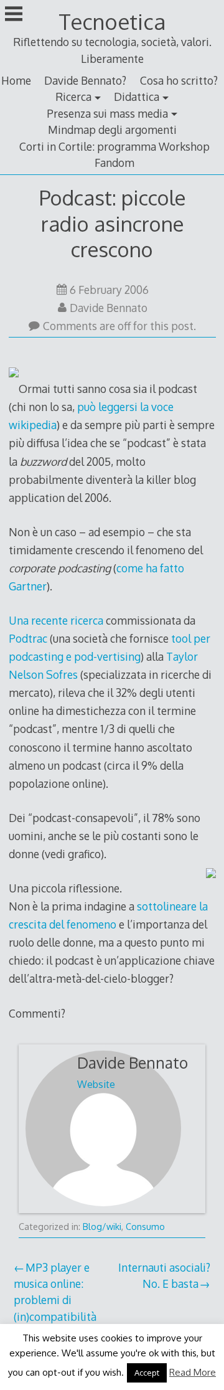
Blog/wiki (102, 1226)
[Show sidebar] (13, 15)
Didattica (136, 96)
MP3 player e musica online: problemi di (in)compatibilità (55, 1291)
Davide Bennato (108, 307)
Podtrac (29, 638)
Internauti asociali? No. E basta (164, 1275)
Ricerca (73, 96)
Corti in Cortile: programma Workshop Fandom (114, 154)
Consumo (145, 1226)
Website (96, 1084)
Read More (192, 1372)
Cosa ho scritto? (179, 80)
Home (16, 80)
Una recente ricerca (56, 620)
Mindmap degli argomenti (112, 129)
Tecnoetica (112, 21)
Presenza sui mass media (107, 113)
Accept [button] (146, 1373)
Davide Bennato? (85, 80)
